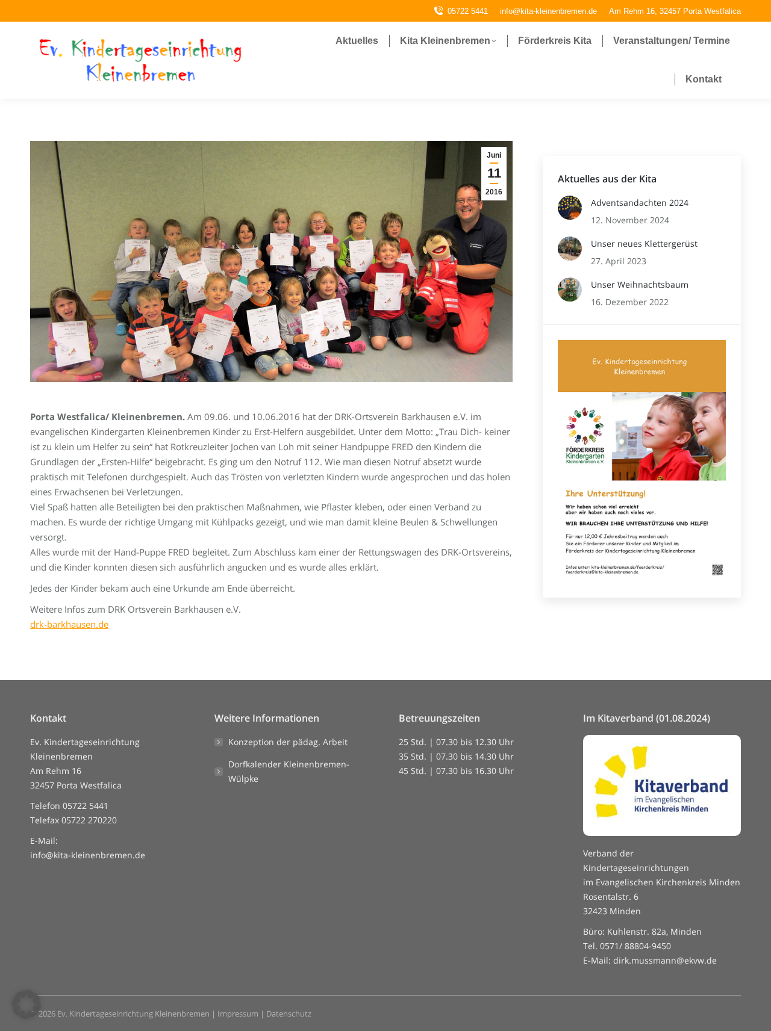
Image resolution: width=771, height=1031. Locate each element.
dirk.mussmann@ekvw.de (665, 960)
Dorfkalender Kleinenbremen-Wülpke (288, 771)
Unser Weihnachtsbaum (639, 284)
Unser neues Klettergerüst (644, 243)
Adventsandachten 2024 (639, 202)
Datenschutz (288, 1013)
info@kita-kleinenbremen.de (87, 855)
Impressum (237, 1013)
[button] (26, 1004)
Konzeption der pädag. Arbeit (288, 742)
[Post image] (570, 208)
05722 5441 (468, 11)
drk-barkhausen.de (69, 624)
